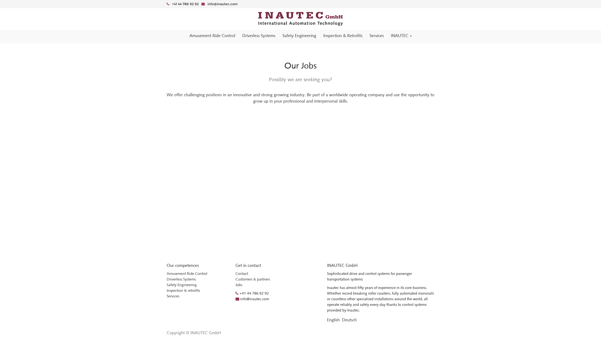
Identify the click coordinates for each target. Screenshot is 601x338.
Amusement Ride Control (187, 273)
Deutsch (349, 320)
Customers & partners (252, 279)
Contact (241, 273)
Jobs (238, 285)
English (333, 320)
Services (173, 296)
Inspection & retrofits (183, 290)
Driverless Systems (181, 279)
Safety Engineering (182, 285)
